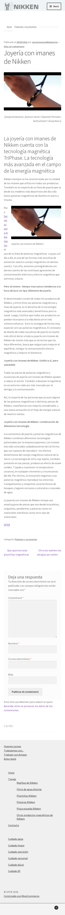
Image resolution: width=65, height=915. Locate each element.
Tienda (12, 779)
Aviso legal (10, 758)
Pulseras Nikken (26, 802)
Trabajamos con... (14, 750)
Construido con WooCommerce (21, 896)
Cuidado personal (18, 858)
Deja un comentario (14, 46)
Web (10, 674)
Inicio (9, 26)
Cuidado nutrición (18, 851)
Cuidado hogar (16, 845)
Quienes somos (12, 746)
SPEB (7, 524)
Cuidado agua (15, 839)
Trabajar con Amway (15, 754)
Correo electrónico (19, 659)
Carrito (50, 906)
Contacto (13, 825)
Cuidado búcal (16, 864)
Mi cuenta (11, 909)
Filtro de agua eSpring (29, 789)
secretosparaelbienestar (45, 42)
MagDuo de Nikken (27, 782)
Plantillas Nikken (26, 795)
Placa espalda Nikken (29, 808)
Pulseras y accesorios (25, 26)
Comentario (16, 597)
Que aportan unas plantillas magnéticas (16, 552)
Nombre (13, 643)
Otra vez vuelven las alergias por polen (49, 552)
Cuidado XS (14, 871)
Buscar (32, 909)
